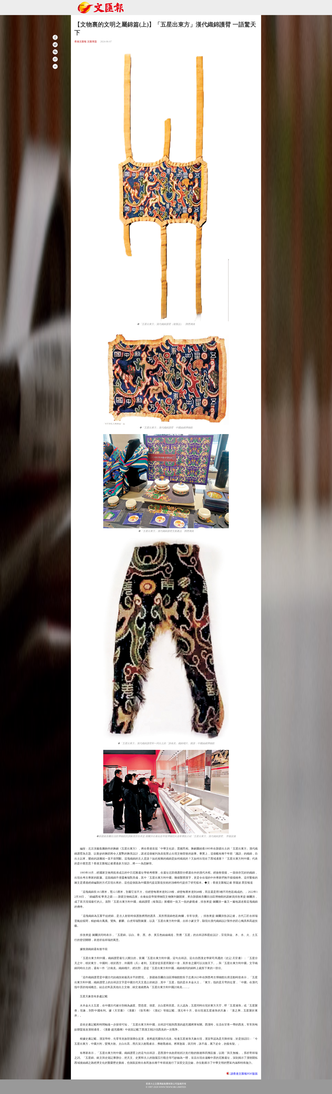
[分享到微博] (55, 59)
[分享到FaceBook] (55, 37)
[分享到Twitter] (55, 44)
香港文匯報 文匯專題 (85, 41)
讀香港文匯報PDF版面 (244, 1073)
